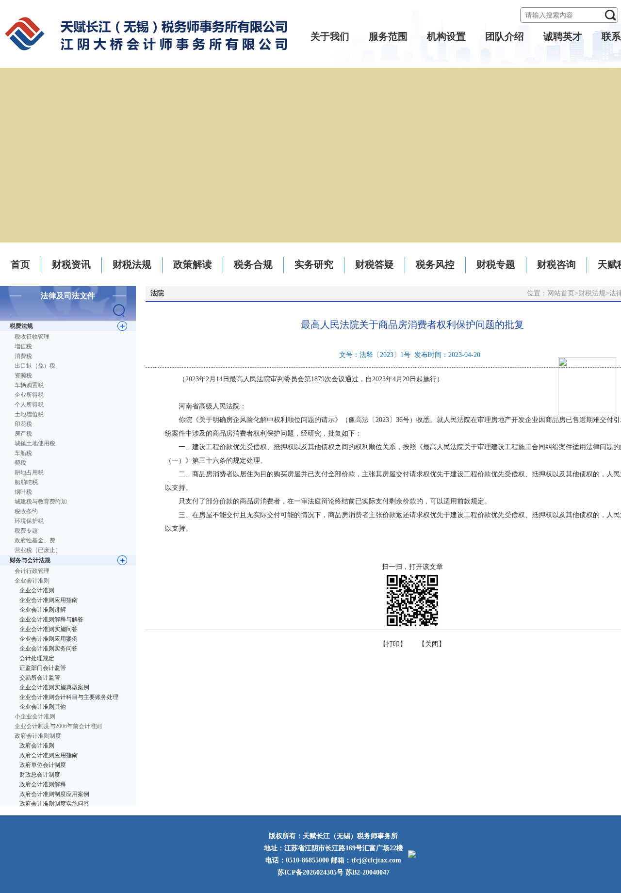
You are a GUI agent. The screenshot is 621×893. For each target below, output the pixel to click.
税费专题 (26, 530)
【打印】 (393, 644)
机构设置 (446, 36)
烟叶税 (23, 491)
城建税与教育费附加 (41, 501)
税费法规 (21, 326)
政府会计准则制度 (38, 735)
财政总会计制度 (39, 774)
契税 (20, 462)
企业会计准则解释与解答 (51, 619)
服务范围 (388, 36)
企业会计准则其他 (42, 706)
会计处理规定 (36, 658)
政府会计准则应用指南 (48, 755)
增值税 (23, 346)
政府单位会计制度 (42, 765)
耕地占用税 (29, 472)
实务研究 (313, 264)
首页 (20, 264)
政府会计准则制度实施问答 (54, 803)
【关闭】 (431, 644)
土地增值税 (29, 414)
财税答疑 (374, 264)
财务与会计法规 (30, 560)
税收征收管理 (32, 336)
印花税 (23, 424)
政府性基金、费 (35, 540)
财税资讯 (71, 264)
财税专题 (495, 264)
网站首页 (560, 293)
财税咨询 (556, 264)
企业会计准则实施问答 (48, 629)
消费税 (23, 356)
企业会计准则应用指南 (48, 600)
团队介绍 (504, 36)
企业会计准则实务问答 (48, 648)
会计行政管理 (32, 571)
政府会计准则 (36, 745)
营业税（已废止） (38, 550)
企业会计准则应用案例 (48, 638)
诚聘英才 (562, 36)
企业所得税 (29, 394)
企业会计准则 (32, 580)
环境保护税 (29, 521)
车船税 (23, 453)
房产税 (23, 433)
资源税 (23, 375)
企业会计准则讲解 (42, 609)
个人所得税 (29, 404)
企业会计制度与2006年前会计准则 (58, 726)
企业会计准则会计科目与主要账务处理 (68, 697)
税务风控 (435, 264)
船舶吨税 (26, 482)
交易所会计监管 (39, 677)
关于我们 (329, 36)
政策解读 (192, 264)
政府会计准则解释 (42, 784)
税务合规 (253, 264)
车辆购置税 (29, 385)
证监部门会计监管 (42, 668)
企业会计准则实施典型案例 (54, 687)
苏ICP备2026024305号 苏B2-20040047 (334, 872)
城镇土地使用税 (35, 443)
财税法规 (132, 264)
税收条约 (26, 511)
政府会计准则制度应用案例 (54, 794)
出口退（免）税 (35, 365)
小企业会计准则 (35, 716)
